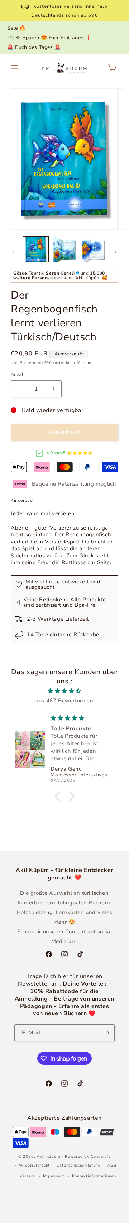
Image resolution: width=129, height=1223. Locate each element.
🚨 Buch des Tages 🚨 (34, 47)
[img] (64, 691)
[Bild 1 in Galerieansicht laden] (35, 249)
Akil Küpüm (48, 1156)
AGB (111, 1165)
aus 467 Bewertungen (64, 700)
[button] (14, 68)
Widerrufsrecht (34, 1165)
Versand (85, 362)
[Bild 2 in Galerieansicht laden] (64, 249)
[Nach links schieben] (13, 252)
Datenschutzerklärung (79, 1165)
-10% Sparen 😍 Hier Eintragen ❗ (49, 37)
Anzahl (18, 374)
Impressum (54, 1176)
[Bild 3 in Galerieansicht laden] (93, 249)
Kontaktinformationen (94, 1176)
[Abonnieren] (106, 1032)
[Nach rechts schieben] (116, 252)
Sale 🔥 (16, 28)
